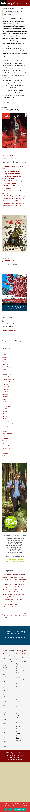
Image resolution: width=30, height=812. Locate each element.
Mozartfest (5, 594)
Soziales (4, 431)
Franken (12, 582)
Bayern (11, 577)
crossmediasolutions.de (15, 760)
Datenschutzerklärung (24, 677)
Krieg (10, 589)
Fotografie (5, 582)
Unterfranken (6, 607)
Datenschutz (13, 757)
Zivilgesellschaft (7, 453)
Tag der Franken (19, 602)
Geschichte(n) (6, 384)
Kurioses (4, 592)
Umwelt (16, 604)
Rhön (12, 599)
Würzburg (14, 607)
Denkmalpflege (6, 367)
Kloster (20, 587)
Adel (3, 352)
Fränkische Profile (7, 382)
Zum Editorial (7, 155)
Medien (4, 414)
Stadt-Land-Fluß (7, 433)
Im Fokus (5, 394)
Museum (5, 416)
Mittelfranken (18, 592)
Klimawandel (13, 587)
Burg (23, 577)
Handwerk (5, 392)
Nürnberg (5, 597)
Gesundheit (5, 389)
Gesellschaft (5, 387)
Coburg (4, 579)
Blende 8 (4, 362)
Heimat (4, 584)
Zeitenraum (5, 451)
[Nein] (28, 807)
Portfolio (5, 426)
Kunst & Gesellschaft (8, 406)
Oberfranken (6, 599)
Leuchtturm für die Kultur (14, 13)
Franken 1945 (6, 377)
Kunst (4, 404)
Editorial (4, 369)
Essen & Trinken (7, 374)
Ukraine (10, 604)
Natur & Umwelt (7, 421)
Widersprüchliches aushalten (12, 171)
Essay (4, 372)
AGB (19, 757)
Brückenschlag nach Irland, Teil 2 (14, 173)
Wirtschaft (5, 443)
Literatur (5, 411)
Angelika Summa (11, 574)
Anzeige (4, 357)
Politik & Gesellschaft (8, 424)
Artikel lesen (6, 102)
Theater (4, 436)
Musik (4, 419)
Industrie (10, 584)
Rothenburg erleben (10, 183)
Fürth (17, 582)
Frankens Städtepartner (9, 379)
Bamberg (5, 577)
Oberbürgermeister (14, 597)
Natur (23, 594)
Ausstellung (20, 574)
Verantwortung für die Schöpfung (14, 196)
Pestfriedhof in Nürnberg (11, 186)
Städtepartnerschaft (8, 602)
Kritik (4, 399)
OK (5, 809)
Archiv (4, 359)
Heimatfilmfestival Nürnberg (13, 181)
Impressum (19, 755)
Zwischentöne (6, 456)
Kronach (15, 589)
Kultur (4, 401)
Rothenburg (19, 599)
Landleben (5, 409)
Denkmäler (17, 579)
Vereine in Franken (7, 438)
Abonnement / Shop (24, 664)
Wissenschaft (6, 448)
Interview (5, 396)
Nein (10, 809)
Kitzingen (5, 587)
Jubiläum (22, 584)
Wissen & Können (7, 446)
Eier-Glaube (7, 188)
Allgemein (5, 354)
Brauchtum (5, 364)
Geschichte (23, 582)
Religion (4, 429)
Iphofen (16, 584)
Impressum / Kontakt (24, 670)
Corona (10, 579)
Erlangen (23, 579)
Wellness (4, 441)
